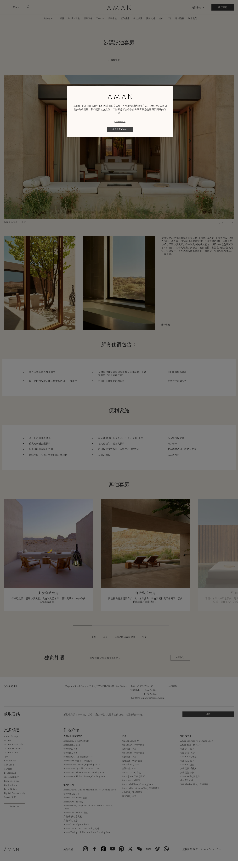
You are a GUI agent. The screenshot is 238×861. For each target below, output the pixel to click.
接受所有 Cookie (120, 129)
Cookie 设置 (119, 121)
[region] (120, 111)
